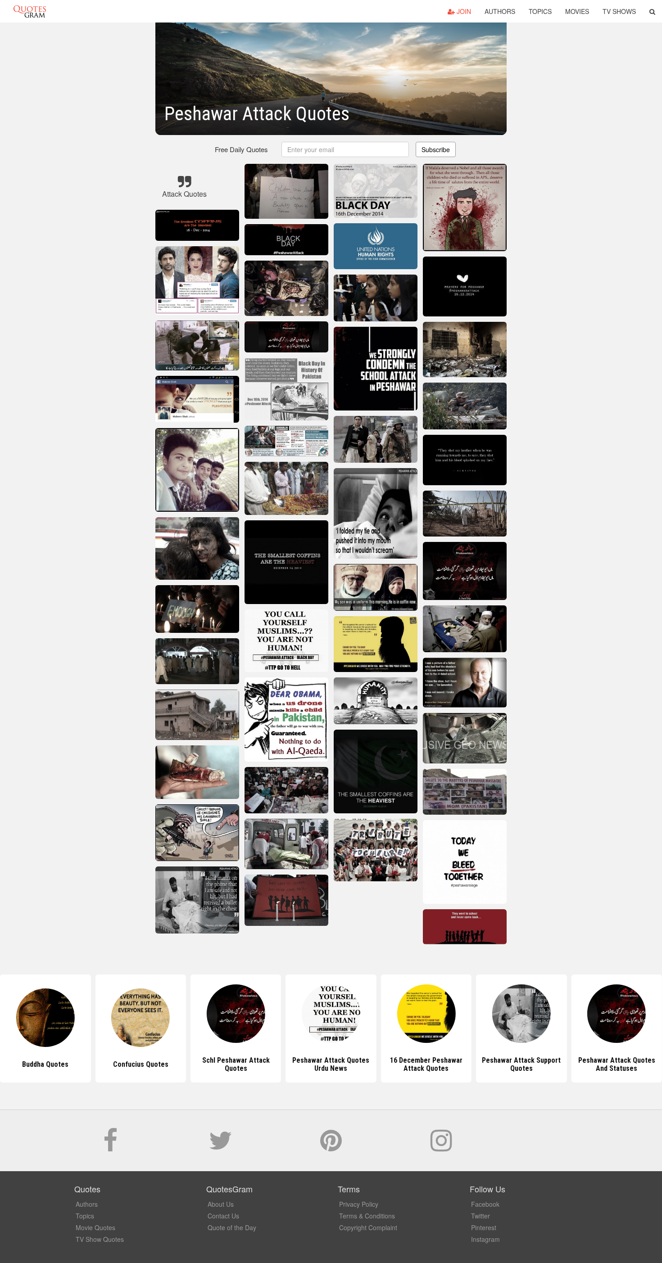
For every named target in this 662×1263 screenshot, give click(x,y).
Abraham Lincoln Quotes (616, 1064)
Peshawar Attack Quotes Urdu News (235, 1064)
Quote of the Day (232, 1227)
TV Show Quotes (100, 1239)
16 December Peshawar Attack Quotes (331, 1064)
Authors (500, 11)
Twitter (480, 1215)
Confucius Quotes (45, 1064)
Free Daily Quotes (241, 149)
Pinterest (483, 1227)
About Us (221, 1204)
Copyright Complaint (368, 1227)
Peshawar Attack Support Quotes (426, 1064)
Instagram (485, 1239)
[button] (652, 11)
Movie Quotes (95, 1227)
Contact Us (223, 1215)
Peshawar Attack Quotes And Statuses (521, 1064)
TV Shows (619, 11)
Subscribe (436, 149)
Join (463, 11)
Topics (540, 11)
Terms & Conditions (367, 1215)
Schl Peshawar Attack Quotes (140, 1064)
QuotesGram (30, 11)
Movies (577, 11)
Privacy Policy (358, 1204)
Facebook (485, 1204)
